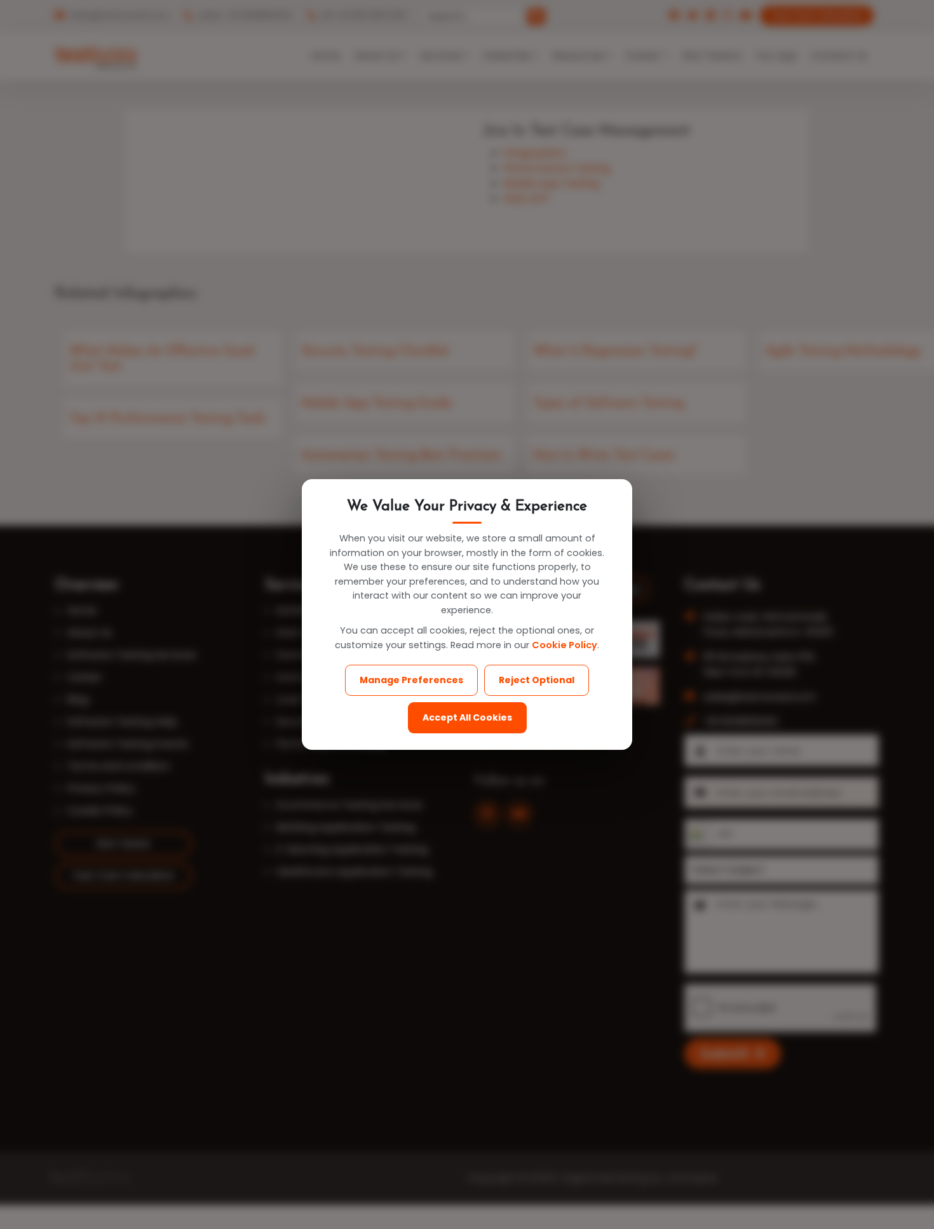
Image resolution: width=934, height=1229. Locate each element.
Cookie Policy (564, 645)
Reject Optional (536, 680)
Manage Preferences (411, 680)
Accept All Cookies (467, 717)
